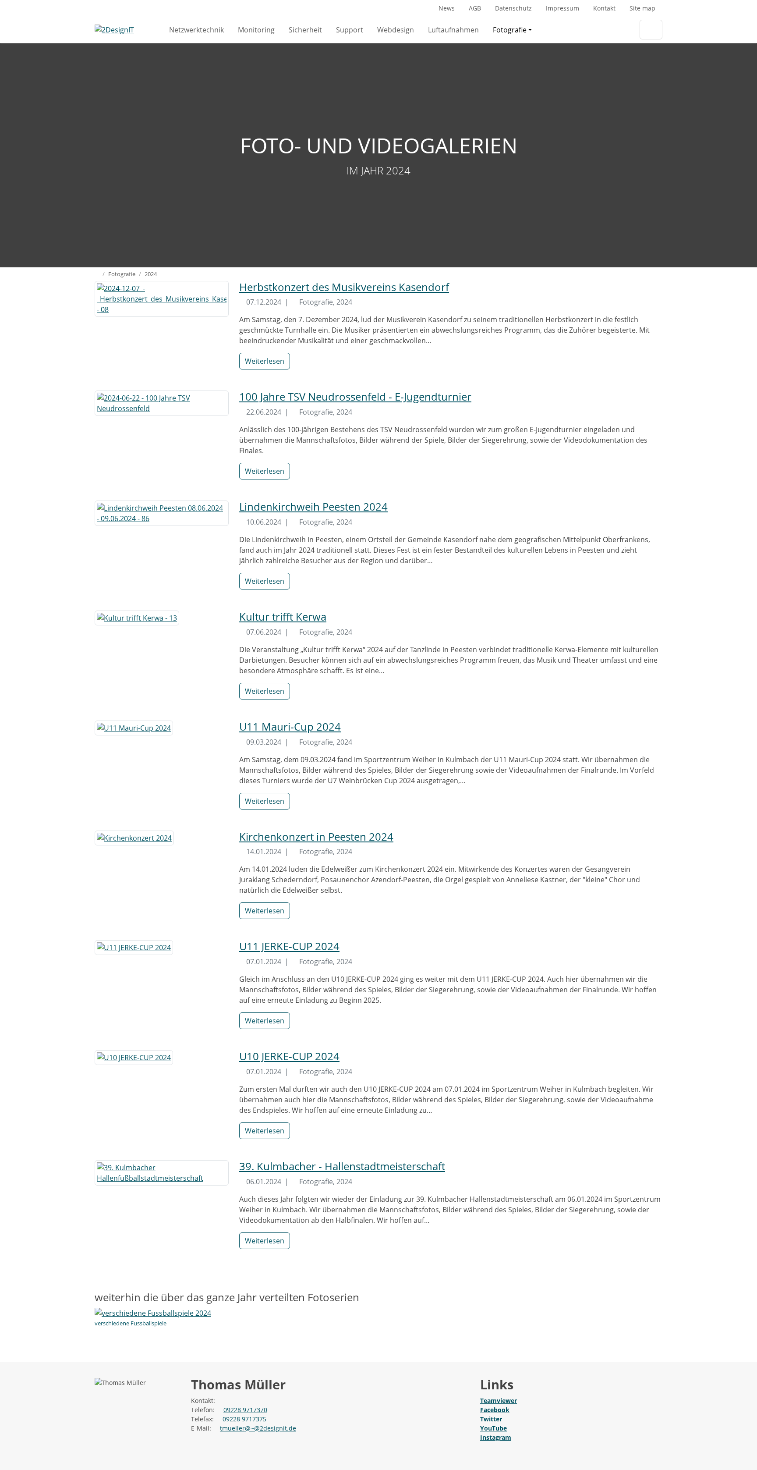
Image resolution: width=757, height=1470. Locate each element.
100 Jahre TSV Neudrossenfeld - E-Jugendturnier (355, 396)
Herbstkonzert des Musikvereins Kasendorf (344, 287)
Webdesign (395, 30)
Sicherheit (305, 30)
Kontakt (604, 8)
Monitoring (256, 30)
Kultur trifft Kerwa (282, 616)
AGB (475, 8)
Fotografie (510, 30)
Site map (642, 8)
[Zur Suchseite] (651, 29)
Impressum (562, 8)
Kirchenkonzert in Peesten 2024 (316, 836)
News (447, 8)
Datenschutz (513, 8)
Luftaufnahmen (453, 30)
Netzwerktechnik (196, 30)
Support (349, 30)
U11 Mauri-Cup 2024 (290, 726)
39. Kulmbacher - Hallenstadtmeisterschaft (342, 1166)
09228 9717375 (244, 1419)
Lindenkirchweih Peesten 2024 (313, 506)
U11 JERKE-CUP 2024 (289, 946)
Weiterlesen (264, 361)
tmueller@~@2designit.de (258, 1428)
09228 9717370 (245, 1410)
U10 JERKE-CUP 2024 (289, 1056)
